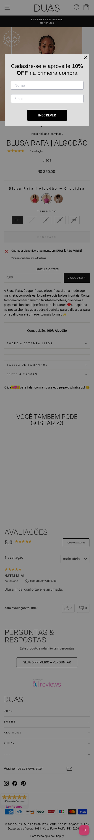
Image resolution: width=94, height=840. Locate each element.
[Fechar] (85, 57)
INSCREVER (47, 115)
